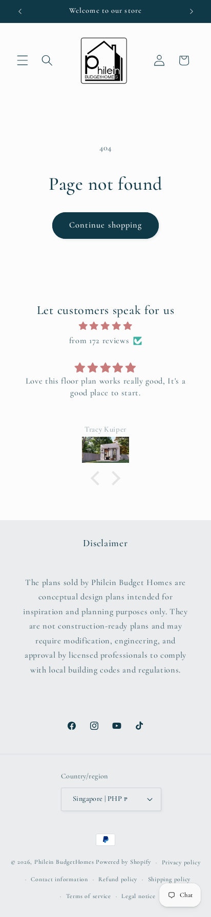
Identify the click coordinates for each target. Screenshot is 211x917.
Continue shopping (105, 225)
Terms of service (88, 896)
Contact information (59, 879)
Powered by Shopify (123, 862)
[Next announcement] (191, 11)
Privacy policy (181, 862)
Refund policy (117, 879)
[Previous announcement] (20, 11)
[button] (22, 60)
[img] (106, 326)
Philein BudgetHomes (64, 862)
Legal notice (138, 896)
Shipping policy (169, 879)
